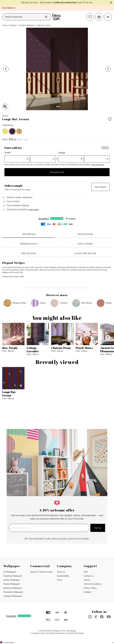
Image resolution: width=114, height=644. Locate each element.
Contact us (89, 576)
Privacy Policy (90, 588)
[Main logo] (57, 17)
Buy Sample (100, 187)
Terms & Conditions (92, 584)
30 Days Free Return (85, 253)
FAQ (85, 572)
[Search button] (46, 17)
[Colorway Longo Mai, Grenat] (12, 131)
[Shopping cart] (99, 17)
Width (29, 155)
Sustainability (63, 576)
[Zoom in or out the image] (5, 106)
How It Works (85, 244)
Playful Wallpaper (11, 584)
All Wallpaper (9, 572)
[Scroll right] (108, 338)
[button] (90, 17)
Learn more (33, 209)
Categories (13, 25)
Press (59, 580)
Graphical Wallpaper (12, 576)
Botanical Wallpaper (12, 588)
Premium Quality (29, 244)
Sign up (97, 528)
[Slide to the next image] (108, 69)
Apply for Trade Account (41, 572)
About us (61, 572)
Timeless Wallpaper (26, 25)
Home (4, 25)
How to (87, 580)
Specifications (85, 234)
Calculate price (57, 172)
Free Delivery (28, 253)
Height (83, 155)
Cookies (87, 592)
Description (28, 234)
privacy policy (67, 539)
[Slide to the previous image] (6, 69)
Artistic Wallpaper (11, 580)
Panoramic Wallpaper (13, 592)
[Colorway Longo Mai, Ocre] (19, 131)
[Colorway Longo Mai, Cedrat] (5, 131)
